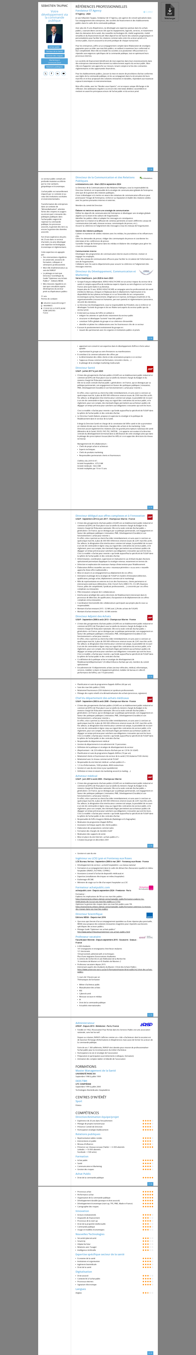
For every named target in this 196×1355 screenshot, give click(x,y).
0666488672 (48, 306)
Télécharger (169, 18)
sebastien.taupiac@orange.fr (54, 303)
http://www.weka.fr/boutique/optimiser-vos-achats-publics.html (103, 932)
